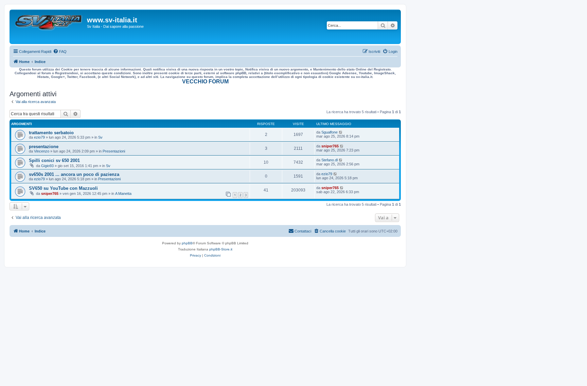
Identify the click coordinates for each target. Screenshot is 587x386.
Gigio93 (47, 166)
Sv (100, 137)
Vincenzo (41, 151)
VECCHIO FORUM (205, 81)
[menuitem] (60, 51)
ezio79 (39, 137)
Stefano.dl (329, 160)
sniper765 (330, 146)
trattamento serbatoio (51, 132)
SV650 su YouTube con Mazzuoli (63, 188)
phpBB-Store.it (220, 249)
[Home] (49, 26)
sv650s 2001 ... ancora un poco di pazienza (74, 174)
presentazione (43, 146)
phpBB (187, 243)
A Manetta (123, 193)
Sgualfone (329, 132)
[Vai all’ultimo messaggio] (341, 132)
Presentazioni (114, 151)
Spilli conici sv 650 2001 (54, 160)
